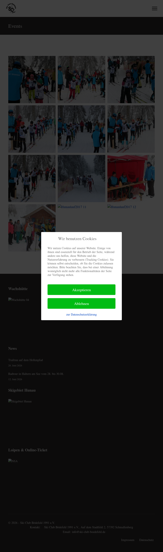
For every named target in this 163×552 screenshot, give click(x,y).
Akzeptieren (81, 289)
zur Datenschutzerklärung (81, 314)
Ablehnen (81, 303)
